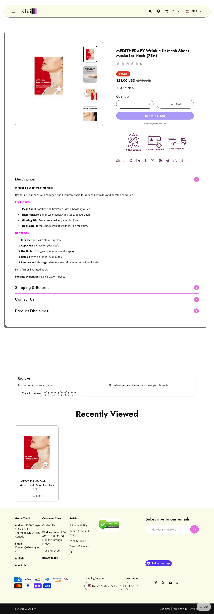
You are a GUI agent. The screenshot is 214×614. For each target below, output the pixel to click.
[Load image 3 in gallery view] (90, 94)
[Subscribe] (194, 529)
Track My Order (51, 550)
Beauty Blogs (180, 608)
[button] (14, 11)
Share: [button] (120, 160)
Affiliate (194, 608)
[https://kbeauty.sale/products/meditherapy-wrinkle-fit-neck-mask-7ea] (138, 160)
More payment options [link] (155, 124)
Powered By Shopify (25, 608)
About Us (165, 608)
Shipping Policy (78, 525)
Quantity (123, 96)
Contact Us (48, 525)
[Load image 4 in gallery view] (90, 114)
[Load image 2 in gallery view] (90, 74)
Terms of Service (79, 546)
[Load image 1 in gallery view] (90, 54)
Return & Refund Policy (79, 533)
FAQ (71, 552)
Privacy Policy (77, 540)
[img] (127, 63)
